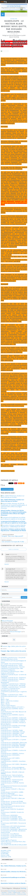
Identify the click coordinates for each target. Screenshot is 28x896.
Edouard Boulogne (15, 631)
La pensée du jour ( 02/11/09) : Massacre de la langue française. (13, 712)
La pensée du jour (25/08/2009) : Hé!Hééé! (13, 746)
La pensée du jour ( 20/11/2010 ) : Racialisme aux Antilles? (14, 737)
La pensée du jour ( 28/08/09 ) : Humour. (12, 753)
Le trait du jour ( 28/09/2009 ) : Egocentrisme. (14, 829)
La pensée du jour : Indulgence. (10, 781)
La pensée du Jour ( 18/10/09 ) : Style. (11, 735)
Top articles (4, 892)
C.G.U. (23, 892)
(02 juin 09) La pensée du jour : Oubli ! (12, 665)
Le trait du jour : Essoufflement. (10, 834)
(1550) (6, 850)
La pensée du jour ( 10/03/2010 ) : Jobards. (13, 721)
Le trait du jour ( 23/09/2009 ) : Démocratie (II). (13, 820)
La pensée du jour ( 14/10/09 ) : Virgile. (12, 730)
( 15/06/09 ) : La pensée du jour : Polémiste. (13, 684)
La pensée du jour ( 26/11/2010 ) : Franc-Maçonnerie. (12, 748)
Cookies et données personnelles (8, 894)
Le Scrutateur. (14, 6)
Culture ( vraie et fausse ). (8, 705)
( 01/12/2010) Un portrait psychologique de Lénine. (13, 661)
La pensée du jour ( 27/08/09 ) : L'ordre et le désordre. (13, 751)
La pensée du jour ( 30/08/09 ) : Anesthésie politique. (13, 762)
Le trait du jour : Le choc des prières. (11, 835)
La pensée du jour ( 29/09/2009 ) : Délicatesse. (10, 755)
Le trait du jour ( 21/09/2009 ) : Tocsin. (12, 818)
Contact (10, 892)
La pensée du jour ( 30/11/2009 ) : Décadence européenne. (14, 765)
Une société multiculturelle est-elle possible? (14, 845)
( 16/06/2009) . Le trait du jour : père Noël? (13, 685)
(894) (4, 853)
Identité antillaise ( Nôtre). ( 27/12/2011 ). (12, 707)
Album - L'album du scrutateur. (10, 701)
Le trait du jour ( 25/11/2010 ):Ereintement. (13, 826)
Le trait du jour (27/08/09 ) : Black (10, 828)
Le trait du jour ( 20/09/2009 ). (9, 815)
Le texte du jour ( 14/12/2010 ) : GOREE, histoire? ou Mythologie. (12, 793)
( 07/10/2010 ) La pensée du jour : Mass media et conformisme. (12, 672)
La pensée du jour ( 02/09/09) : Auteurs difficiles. (12, 709)
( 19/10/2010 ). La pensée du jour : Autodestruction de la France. (10, 689)
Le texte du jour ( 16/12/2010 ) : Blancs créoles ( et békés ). (12, 796)
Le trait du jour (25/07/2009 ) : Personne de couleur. (13, 823)
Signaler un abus (17, 892)
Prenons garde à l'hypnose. (9, 840)
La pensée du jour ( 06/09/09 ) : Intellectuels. (13, 718)
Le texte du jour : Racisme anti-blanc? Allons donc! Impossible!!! (13, 803)
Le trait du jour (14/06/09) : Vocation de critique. (12, 813)
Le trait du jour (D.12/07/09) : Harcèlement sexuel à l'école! (13, 831)
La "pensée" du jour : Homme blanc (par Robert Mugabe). (12, 777)
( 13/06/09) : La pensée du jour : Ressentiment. (10, 681)
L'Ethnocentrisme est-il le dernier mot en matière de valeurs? (13, 806)
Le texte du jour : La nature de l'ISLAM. (12, 801)
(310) (6, 857)
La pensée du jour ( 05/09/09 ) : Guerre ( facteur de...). (12, 715)
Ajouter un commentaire (14, 549)
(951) (5, 852)
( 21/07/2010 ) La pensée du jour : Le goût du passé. (14, 692)
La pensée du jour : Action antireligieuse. (12, 767)
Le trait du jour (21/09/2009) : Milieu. (11, 817)
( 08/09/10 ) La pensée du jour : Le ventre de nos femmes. (13, 675)
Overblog (23, 888)
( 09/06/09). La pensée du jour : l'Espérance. (13, 678)
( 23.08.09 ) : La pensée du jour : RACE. (12, 695)
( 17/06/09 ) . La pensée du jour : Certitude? (13, 687)
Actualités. (14, 18)
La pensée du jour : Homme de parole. (12, 780)
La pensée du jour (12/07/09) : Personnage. (13, 725)
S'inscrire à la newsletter (7, 489)
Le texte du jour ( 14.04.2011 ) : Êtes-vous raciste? (12, 789)
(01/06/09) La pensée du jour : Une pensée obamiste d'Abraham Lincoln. (13, 658)
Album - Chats (5, 699)
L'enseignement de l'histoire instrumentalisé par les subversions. (14, 786)
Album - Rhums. (5, 704)
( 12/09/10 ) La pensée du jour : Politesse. (13, 679)
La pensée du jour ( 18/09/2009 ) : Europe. (13, 732)
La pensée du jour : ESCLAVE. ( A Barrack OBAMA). (12, 772)
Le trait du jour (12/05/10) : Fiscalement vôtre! (12, 810)
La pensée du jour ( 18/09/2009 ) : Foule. (12, 733)
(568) (5, 855)
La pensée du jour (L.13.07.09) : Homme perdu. (12, 783)
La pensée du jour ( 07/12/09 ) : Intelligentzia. (14, 719)
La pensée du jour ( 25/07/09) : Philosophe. (13, 744)
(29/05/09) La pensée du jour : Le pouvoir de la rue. (13, 697)
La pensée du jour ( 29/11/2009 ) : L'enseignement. (10, 759)
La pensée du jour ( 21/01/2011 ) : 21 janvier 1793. (13, 740)
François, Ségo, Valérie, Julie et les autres (13, 651)
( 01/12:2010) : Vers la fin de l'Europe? (11, 664)
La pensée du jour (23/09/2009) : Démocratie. (14, 742)
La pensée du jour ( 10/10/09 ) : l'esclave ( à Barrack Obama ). (13, 723)
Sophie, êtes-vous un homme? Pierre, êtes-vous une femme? (13, 842)
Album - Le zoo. (5, 702)
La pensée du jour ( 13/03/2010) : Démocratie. (10, 728)
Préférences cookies (21, 894)
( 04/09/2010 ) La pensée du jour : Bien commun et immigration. (12, 669)
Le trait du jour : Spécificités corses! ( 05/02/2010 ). (11, 837)
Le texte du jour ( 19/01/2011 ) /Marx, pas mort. (13, 799)
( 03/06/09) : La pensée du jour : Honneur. (13, 667)
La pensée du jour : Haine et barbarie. (12, 775)
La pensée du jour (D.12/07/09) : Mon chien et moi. (13, 769)
